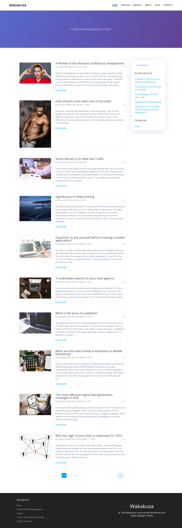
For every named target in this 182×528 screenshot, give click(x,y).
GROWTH (137, 5)
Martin (61, 162)
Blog (71, 67)
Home (115, 5)
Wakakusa (17, 5)
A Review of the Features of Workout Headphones (89, 63)
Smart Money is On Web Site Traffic (79, 159)
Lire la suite (60, 90)
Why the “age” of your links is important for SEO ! (89, 436)
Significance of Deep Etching (74, 197)
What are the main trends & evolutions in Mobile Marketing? (88, 352)
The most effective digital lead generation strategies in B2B (84, 396)
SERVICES (125, 5)
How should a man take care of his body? (83, 101)
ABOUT (148, 5)
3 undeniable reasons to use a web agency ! (85, 278)
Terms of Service (24, 521)
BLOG (157, 5)
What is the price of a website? (76, 313)
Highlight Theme (145, 515)
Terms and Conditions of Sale (30, 517)
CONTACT (168, 5)
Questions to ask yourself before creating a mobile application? (90, 238)
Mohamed (63, 104)
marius (61, 67)
